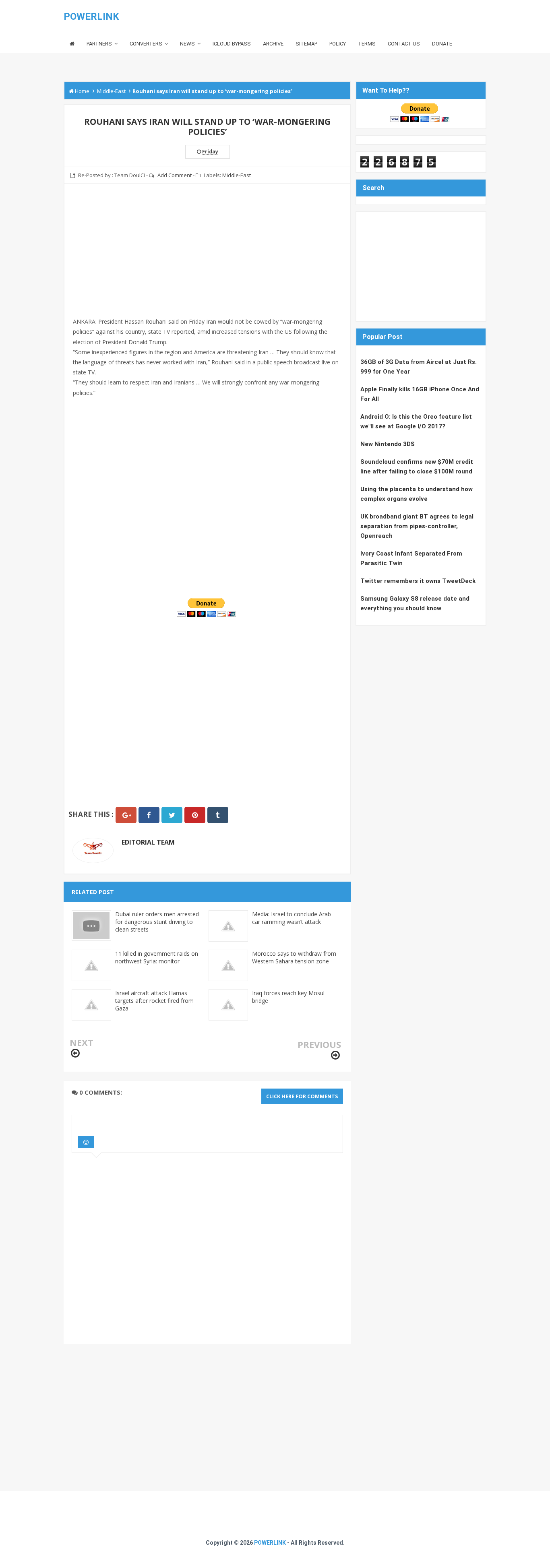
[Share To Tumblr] (217, 815)
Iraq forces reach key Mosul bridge (288, 996)
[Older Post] (335, 1055)
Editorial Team (148, 842)
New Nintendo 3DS (387, 444)
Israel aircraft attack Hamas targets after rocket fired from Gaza (154, 1000)
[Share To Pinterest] (194, 815)
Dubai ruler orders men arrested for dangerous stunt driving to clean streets (157, 921)
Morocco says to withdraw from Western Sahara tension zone (294, 957)
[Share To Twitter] (171, 815)
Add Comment (174, 175)
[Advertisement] (207, 260)
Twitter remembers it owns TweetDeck (418, 581)
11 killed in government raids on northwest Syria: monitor (156, 957)
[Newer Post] (75, 1053)
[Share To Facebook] (149, 815)
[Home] (72, 44)
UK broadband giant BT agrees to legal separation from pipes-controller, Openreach (416, 526)
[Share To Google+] (126, 815)
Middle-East (236, 175)
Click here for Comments (302, 1096)
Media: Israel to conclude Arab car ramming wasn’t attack (291, 918)
